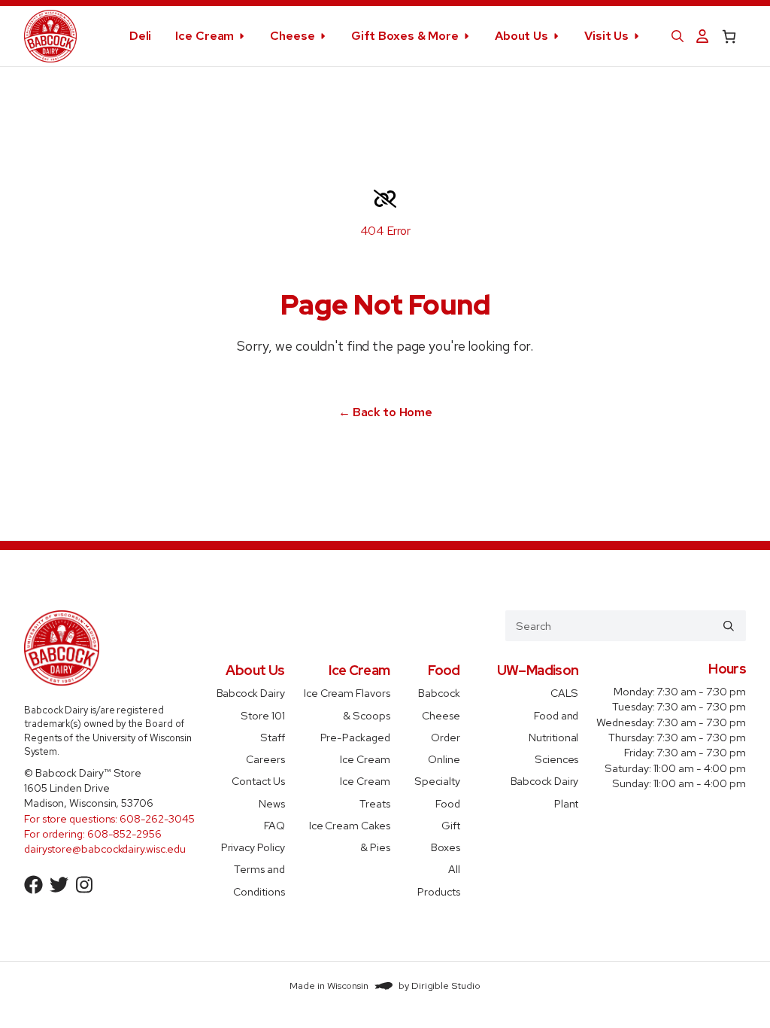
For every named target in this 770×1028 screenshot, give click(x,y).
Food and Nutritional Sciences (553, 736)
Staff (272, 736)
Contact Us (258, 781)
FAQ (274, 824)
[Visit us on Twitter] (59, 885)
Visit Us (606, 36)
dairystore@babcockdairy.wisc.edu (105, 848)
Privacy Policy (253, 847)
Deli (140, 36)
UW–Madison (538, 670)
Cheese (292, 36)
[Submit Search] (728, 625)
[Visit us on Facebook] (34, 885)
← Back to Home (385, 412)
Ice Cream (204, 36)
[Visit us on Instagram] (84, 885)
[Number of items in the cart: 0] (729, 36)
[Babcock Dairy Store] (50, 36)
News (272, 802)
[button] (677, 36)
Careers (265, 759)
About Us (521, 36)
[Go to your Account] (702, 36)
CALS (564, 693)
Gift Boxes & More (405, 36)
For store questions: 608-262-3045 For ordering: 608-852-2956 (109, 826)
